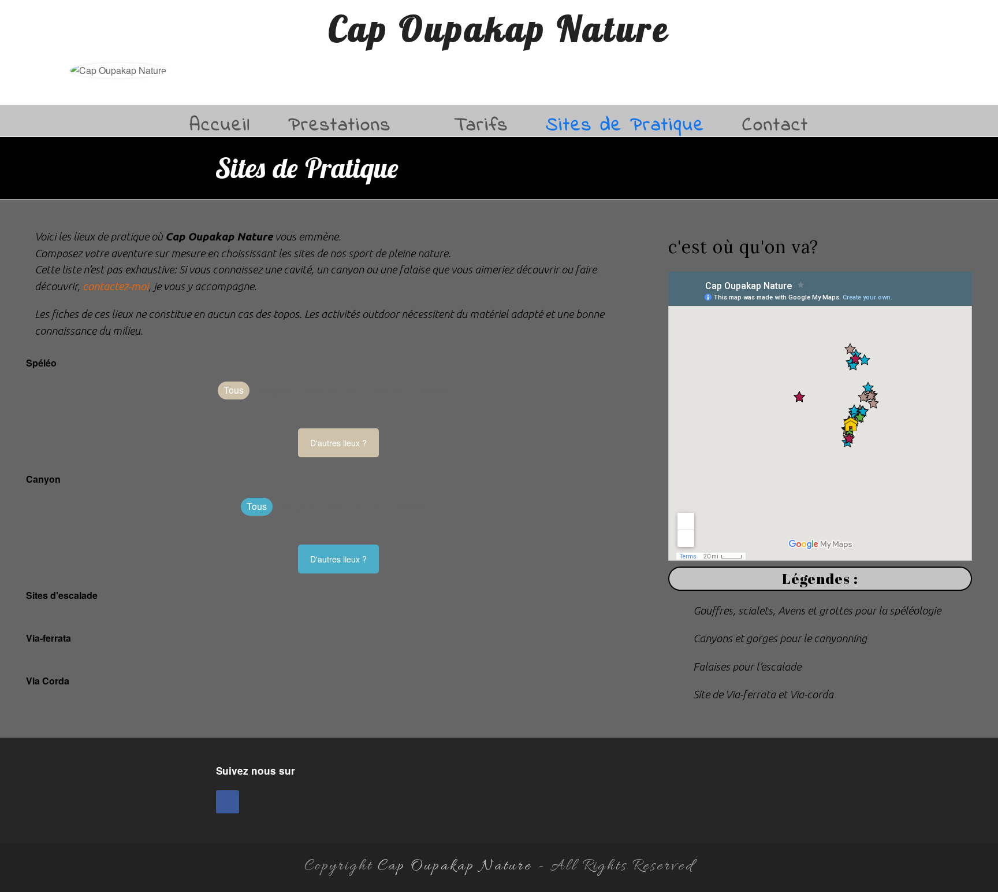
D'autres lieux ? (338, 443)
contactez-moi (115, 286)
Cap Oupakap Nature (499, 28)
